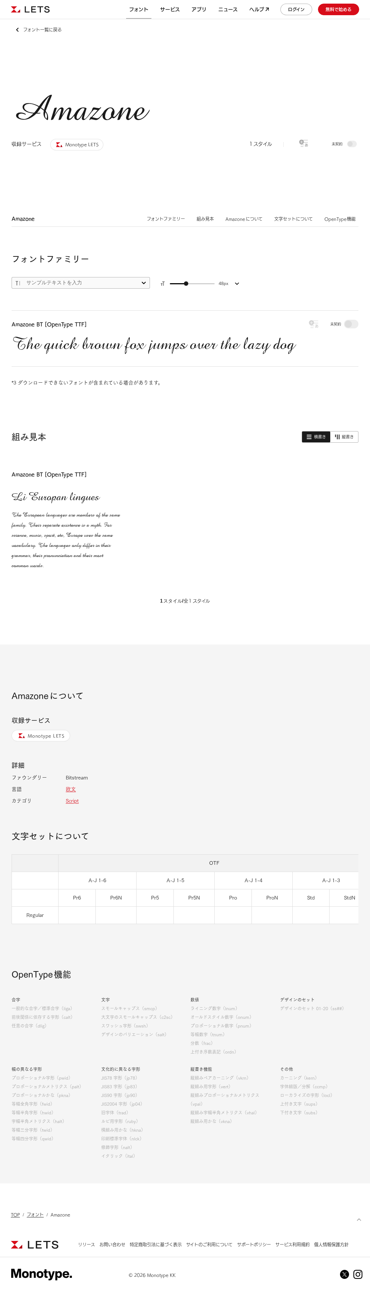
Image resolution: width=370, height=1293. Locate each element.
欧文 (71, 789)
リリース (86, 1244)
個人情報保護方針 (331, 1244)
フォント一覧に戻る (42, 29)
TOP (15, 1214)
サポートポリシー (254, 1244)
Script (72, 800)
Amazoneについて (244, 219)
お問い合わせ (112, 1244)
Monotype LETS (46, 735)
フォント (35, 1214)
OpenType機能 (340, 219)
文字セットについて (293, 219)
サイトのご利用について (209, 1244)
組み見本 (205, 219)
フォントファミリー (166, 219)
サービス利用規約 (292, 1244)
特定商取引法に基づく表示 (156, 1244)
